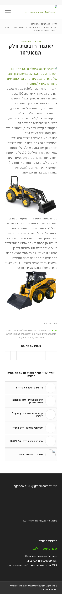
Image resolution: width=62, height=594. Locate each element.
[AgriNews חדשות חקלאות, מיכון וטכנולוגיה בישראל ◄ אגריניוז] (36, 12)
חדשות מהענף (27, 41)
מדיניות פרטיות (47, 541)
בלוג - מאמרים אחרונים (44, 24)
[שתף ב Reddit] (13, 355)
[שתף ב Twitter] (48, 355)
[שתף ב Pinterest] (37, 355)
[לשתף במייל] (8, 355)
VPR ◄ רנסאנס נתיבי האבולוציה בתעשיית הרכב (32, 565)
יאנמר (38, 334)
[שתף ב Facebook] (54, 355)
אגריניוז (37, 330)
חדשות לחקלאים (49, 334)
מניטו (30, 337)
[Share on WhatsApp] (42, 355)
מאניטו (9, 334)
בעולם (38, 41)
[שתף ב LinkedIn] (31, 355)
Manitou (45, 330)
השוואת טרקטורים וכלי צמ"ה (42, 561)
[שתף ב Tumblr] (25, 355)
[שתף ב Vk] (19, 355)
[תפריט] (9, 12)
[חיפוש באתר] (17, 12)
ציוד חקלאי (23, 337)
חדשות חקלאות (12, 330)
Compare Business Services (41, 556)
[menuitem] (17, 12)
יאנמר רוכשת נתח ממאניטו (24, 334)
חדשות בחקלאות (26, 330)
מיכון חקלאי (39, 337)
